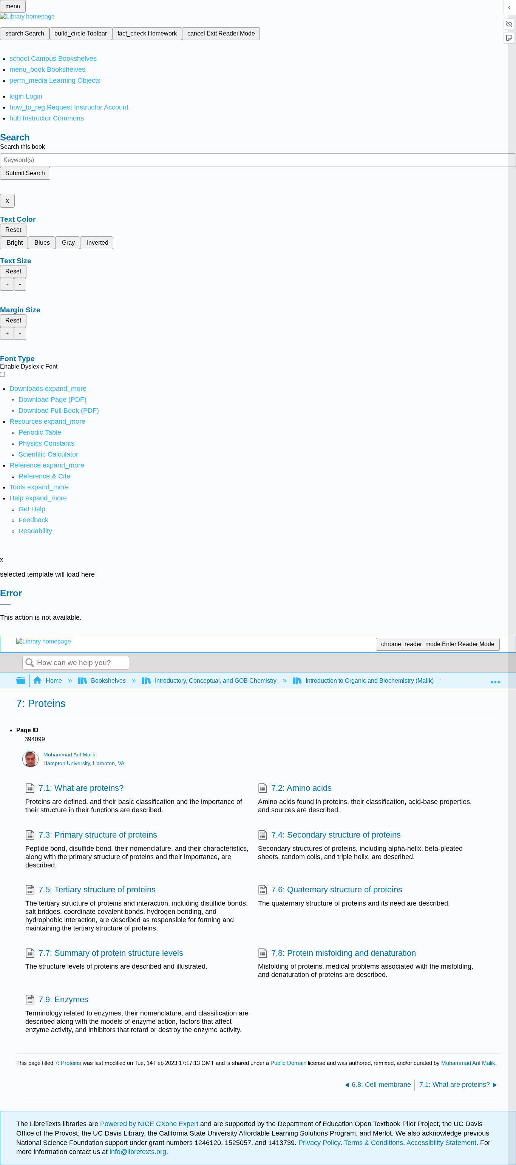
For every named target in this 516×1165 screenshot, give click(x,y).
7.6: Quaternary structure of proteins (336, 889)
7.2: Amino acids (301, 788)
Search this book (22, 147)
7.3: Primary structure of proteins (98, 834)
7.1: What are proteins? (81, 788)
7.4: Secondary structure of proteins (336, 834)
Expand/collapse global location (495, 678)
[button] (33, 520)
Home (53, 680)
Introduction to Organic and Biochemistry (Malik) (369, 680)
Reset (13, 230)
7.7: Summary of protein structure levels (111, 953)
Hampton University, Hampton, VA (83, 763)
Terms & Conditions (373, 1142)
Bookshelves (108, 680)
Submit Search (25, 173)
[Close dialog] (5, 604)
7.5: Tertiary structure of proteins (97, 889)
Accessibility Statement (441, 1142)
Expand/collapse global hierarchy (25, 681)
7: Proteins (68, 1063)
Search (29, 663)
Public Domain (289, 1063)
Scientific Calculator (48, 454)
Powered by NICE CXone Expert (150, 1124)
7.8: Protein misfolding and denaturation (343, 953)
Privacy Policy (319, 1142)
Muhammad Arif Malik (69, 755)
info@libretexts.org (137, 1152)
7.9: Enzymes (63, 999)
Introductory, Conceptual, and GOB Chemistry (215, 680)
